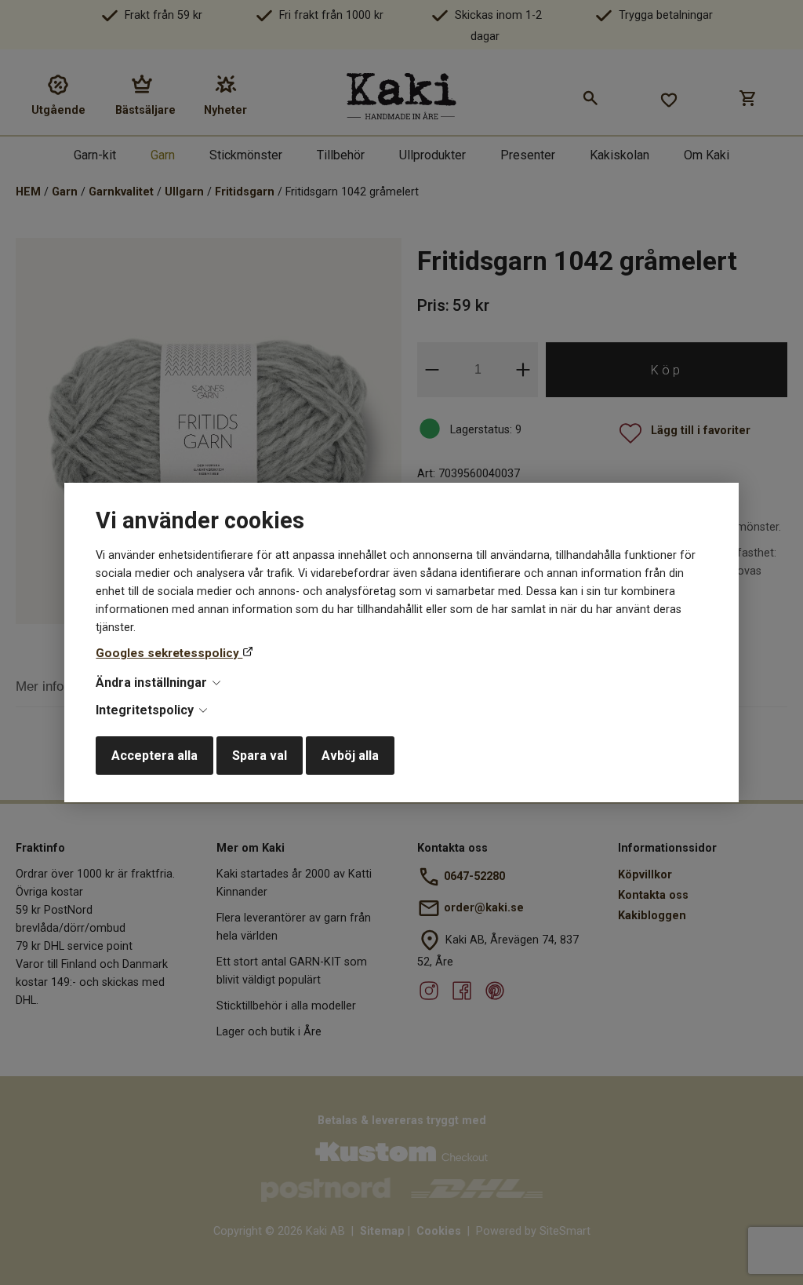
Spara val (259, 755)
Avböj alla (350, 755)
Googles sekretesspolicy (169, 653)
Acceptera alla (154, 755)
